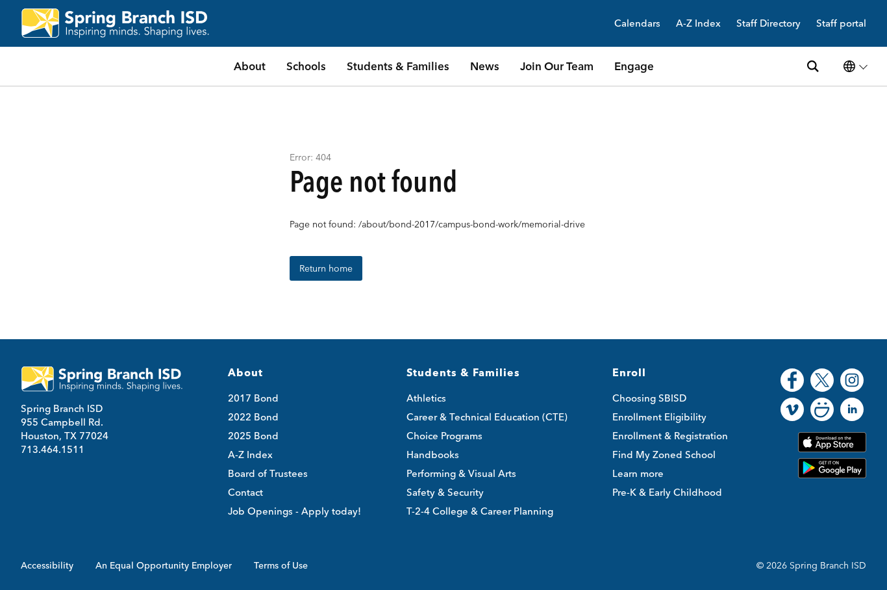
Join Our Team (556, 66)
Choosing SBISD (649, 398)
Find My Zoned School (664, 454)
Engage (634, 66)
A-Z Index (698, 23)
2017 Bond (253, 398)
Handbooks (432, 454)
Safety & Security (445, 492)
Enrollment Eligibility (659, 417)
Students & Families (398, 66)
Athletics (426, 398)
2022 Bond (253, 417)
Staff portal (841, 23)
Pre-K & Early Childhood (667, 492)
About (250, 66)
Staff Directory (768, 23)
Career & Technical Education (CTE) (487, 417)
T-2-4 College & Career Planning (479, 511)
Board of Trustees (268, 473)
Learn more (638, 473)
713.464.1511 (52, 449)
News (484, 66)
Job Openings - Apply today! (294, 511)
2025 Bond (253, 436)
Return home (326, 268)
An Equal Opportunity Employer (163, 565)
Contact (245, 492)
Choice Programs (444, 436)
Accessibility (47, 565)
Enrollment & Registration (670, 436)
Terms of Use (281, 565)
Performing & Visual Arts (461, 473)
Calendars (637, 23)
